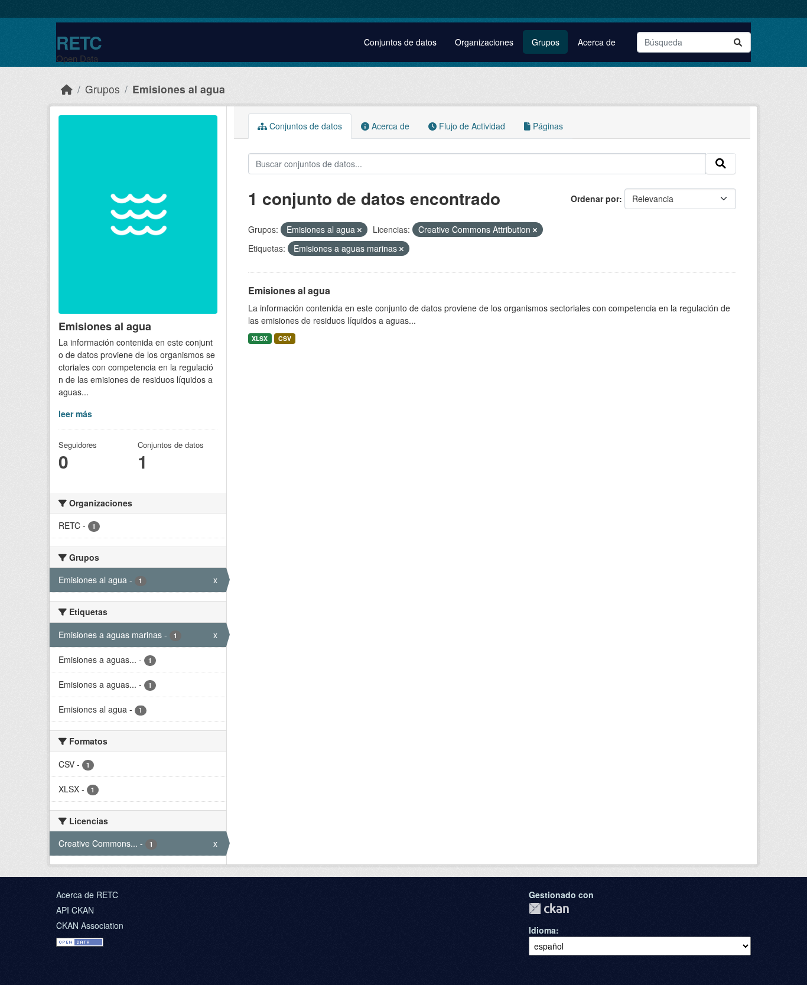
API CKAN (75, 910)
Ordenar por (595, 198)
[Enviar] (738, 42)
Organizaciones (484, 42)
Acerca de (597, 42)
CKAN (549, 908)
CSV (284, 338)
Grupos (545, 42)
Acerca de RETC (87, 895)
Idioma (542, 930)
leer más (75, 414)
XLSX (260, 338)
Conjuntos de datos (400, 42)
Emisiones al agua (178, 89)
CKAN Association (89, 925)
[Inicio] (67, 89)
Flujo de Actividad (471, 126)
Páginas (547, 126)
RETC (79, 42)
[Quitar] (359, 230)
